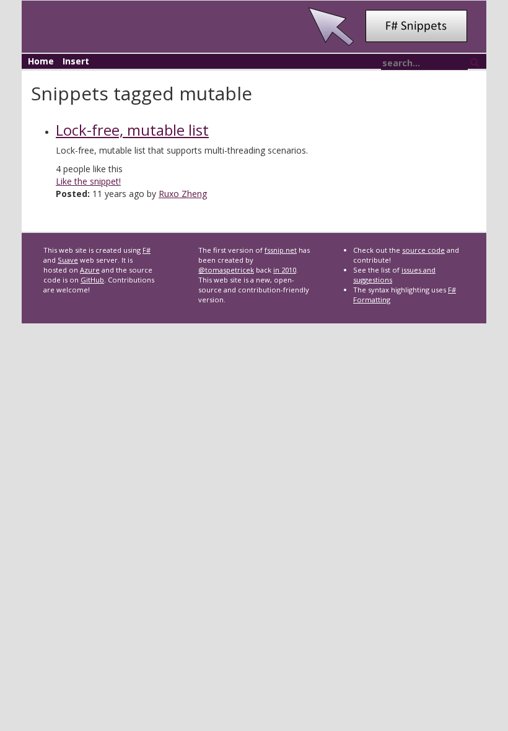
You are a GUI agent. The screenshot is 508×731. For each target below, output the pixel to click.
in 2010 (284, 269)
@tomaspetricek (226, 269)
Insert (76, 61)
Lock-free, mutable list (132, 130)
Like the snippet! (88, 181)
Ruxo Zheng (183, 193)
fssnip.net (281, 250)
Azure (90, 269)
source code (423, 250)
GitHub (92, 279)
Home (41, 61)
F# (146, 250)
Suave (68, 260)
